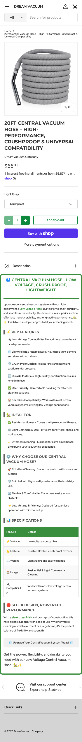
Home (7, 31)
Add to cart (55, 220)
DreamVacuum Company (21, 157)
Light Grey (11, 194)
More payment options (41, 244)
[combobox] (41, 17)
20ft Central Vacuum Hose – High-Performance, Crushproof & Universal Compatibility (41, 35)
